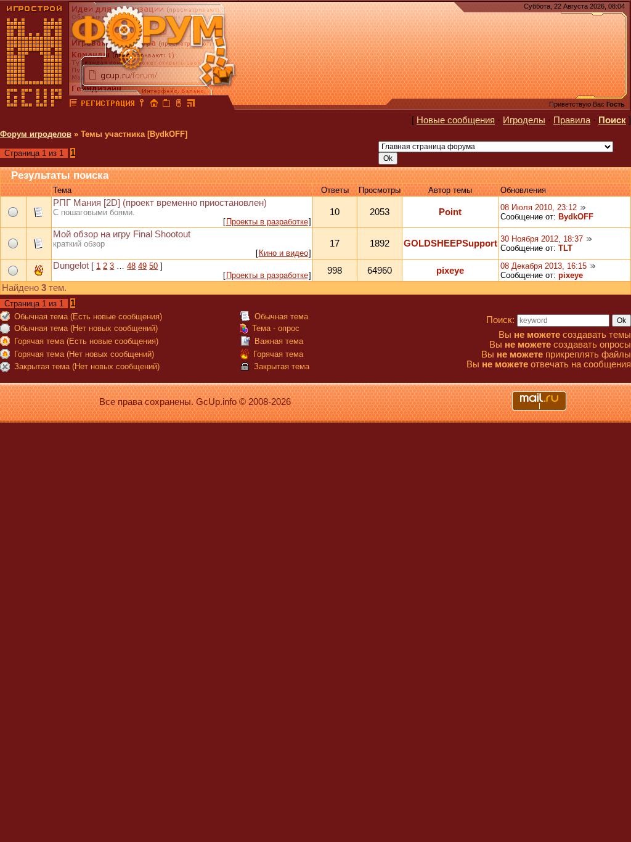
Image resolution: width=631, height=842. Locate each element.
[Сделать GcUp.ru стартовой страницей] (154, 105)
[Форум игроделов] (73, 105)
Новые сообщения (456, 120)
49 (142, 266)
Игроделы (524, 120)
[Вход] (142, 105)
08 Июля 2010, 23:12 (538, 207)
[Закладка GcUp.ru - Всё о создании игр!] (166, 105)
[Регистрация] (107, 105)
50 (153, 266)
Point (450, 212)
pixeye (450, 271)
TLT (565, 248)
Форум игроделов (35, 134)
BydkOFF (575, 216)
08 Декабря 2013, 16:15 (543, 266)
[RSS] (191, 105)
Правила (571, 120)
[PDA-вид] (179, 105)
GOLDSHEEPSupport (450, 243)
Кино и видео (283, 253)
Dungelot (71, 266)
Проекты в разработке (267, 221)
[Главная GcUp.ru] (34, 105)
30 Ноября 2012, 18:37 (541, 238)
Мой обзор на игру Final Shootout (121, 234)
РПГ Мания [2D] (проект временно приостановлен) (160, 203)
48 (131, 266)
